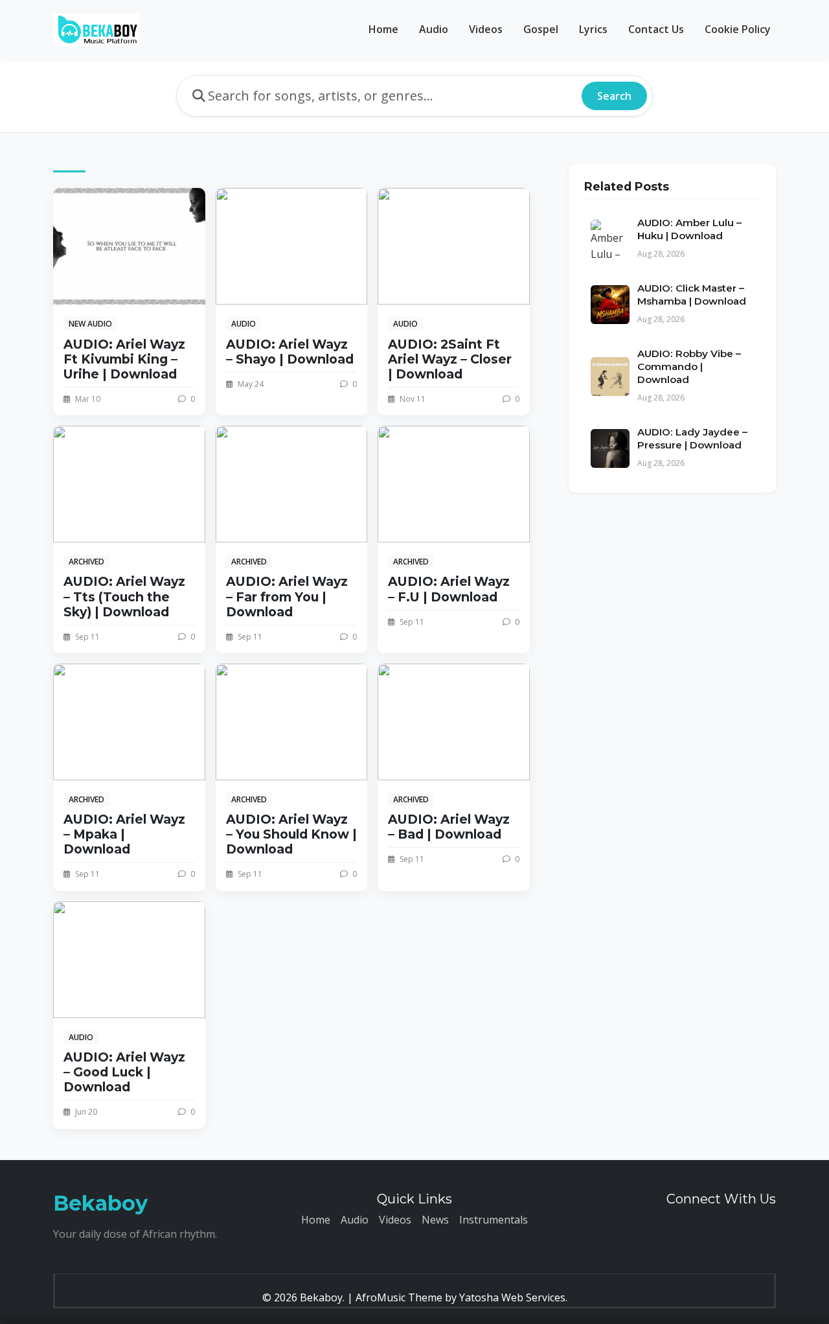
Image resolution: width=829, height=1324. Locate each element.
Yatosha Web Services (512, 1297)
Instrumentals (493, 1220)
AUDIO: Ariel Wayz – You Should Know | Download (291, 834)
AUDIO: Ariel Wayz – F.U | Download (449, 589)
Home (383, 29)
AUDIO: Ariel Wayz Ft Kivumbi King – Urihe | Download (124, 359)
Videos (486, 29)
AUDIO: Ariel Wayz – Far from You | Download (287, 596)
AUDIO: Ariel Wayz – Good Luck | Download (124, 1072)
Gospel (540, 29)
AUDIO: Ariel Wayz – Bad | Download (449, 826)
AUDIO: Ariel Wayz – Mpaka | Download (124, 834)
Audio (433, 29)
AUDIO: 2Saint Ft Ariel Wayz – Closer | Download (450, 359)
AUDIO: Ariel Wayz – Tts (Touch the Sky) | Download (124, 596)
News (435, 1220)
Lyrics (593, 29)
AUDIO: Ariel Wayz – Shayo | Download (290, 351)
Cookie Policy (738, 29)
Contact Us (656, 29)
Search (614, 96)
